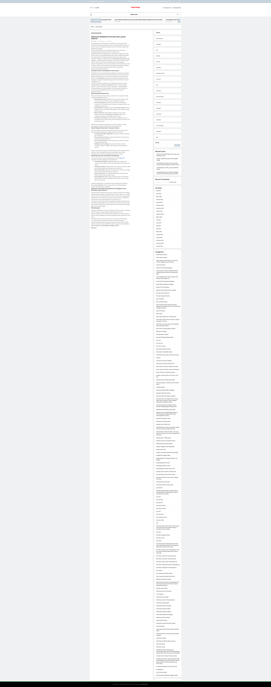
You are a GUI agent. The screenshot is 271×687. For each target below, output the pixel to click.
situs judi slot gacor (161, 505)
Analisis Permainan (160, 265)
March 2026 (159, 196)
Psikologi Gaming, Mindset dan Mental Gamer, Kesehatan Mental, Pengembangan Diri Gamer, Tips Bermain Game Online (167, 492)
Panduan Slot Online (161, 449)
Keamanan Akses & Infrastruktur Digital (165, 379)
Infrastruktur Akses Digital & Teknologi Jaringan (167, 355)
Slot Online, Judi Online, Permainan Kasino (166, 556)
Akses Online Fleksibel (161, 254)
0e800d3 (94, 41)
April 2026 (158, 193)
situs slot (158, 79)
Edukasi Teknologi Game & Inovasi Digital (166, 290)
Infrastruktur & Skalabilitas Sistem (164, 352)
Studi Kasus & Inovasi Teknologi (163, 591)
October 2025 (159, 211)
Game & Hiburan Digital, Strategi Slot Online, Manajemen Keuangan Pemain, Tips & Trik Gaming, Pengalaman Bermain (168, 306)
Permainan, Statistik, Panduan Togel (164, 484)
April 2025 (158, 228)
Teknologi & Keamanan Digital (163, 608)
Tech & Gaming (159, 594)
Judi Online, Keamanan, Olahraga (164, 360)
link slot (158, 56)
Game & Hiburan (160, 299)
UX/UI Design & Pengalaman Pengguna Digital (167, 675)
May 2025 (158, 225)
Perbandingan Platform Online (163, 465)
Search (157, 142)
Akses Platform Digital (161, 257)
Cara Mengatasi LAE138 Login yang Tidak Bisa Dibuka (102, 19)
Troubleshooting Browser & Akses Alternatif (166, 666)
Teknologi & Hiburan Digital (162, 603)
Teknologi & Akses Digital (162, 597)
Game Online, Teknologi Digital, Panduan (165, 328)
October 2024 (159, 246)
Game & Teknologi (160, 310)
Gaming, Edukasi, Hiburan (162, 334)
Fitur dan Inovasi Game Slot (162, 293)
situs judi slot (159, 502)
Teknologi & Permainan (161, 620)
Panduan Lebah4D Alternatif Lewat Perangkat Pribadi (159, 1)
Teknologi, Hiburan (160, 644)
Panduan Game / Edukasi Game (163, 438)
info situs (158, 340)
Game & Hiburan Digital (161, 301)
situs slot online (160, 520)
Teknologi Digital (160, 626)
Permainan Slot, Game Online (163, 482)
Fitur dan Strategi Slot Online (163, 296)
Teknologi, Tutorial (160, 647)
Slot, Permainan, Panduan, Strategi (164, 573)
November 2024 (160, 243)
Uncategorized (159, 669)
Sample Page (133, 14)
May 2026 (158, 190)
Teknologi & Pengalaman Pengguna (164, 614)
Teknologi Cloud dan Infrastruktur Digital (165, 623)
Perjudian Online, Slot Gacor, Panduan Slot (166, 471)
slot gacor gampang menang (163, 535)
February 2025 (159, 234)
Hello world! (173, 182)
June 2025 (158, 223)
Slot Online (158, 540)
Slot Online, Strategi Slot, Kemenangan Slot (166, 567)
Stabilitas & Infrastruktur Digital (163, 579)
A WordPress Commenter (162, 182)
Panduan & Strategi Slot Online (163, 418)
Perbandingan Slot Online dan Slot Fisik (165, 468)
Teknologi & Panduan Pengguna (163, 611)
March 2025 (159, 231)
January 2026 (159, 202)
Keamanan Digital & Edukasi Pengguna (165, 390)
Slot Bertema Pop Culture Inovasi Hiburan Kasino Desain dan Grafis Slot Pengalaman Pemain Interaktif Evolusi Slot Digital (167, 527)
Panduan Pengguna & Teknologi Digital (165, 446)
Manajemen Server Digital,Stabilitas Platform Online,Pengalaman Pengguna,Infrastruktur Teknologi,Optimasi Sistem (166, 414)
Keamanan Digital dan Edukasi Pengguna (165, 396)
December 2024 (160, 240)
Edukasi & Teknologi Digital (162, 287)
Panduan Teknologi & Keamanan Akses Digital (167, 452)
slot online (158, 114)
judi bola (158, 357)
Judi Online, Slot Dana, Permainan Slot (165, 363)
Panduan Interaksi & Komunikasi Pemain (165, 440)
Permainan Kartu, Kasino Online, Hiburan (165, 474)
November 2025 (160, 208)
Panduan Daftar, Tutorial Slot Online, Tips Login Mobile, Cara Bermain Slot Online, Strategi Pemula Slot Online (168, 433)
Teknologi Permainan (161, 638)
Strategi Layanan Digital (161, 588)
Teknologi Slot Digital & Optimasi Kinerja (165, 641)
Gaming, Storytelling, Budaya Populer (164, 337)
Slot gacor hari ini (160, 73)
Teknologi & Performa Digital (163, 617)
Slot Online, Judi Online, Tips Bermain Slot (166, 558)
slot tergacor (159, 570)
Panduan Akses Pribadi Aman (163, 424)
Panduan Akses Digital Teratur (163, 421)
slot (157, 50)
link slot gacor (159, 38)
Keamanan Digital (160, 387)
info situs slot (159, 343)
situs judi (158, 496)
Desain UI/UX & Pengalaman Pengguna (165, 281)
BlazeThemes (145, 684)
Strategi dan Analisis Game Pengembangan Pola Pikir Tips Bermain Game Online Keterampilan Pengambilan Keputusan (167, 584)
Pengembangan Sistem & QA (163, 462)
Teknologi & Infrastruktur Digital (163, 605)
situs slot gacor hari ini (161, 517)
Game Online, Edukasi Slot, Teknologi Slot (166, 316)
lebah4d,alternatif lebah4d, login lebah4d (165, 409)
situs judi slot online (161, 508)
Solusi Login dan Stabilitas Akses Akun (165, 576)
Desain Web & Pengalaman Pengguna (165, 284)
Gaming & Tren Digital (161, 331)
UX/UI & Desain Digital (161, 672)
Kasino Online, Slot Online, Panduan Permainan (167, 366)
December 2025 (160, 205)
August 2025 (159, 217)
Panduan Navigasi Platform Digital (164, 443)
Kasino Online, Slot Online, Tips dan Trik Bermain (167, 369)
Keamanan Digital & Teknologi (163, 393)
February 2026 (159, 199)
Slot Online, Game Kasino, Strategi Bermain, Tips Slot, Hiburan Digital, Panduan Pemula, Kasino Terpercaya (167, 551)
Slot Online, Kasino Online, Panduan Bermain (166, 561)
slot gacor (158, 44)
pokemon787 (159, 487)
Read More (93, 228)
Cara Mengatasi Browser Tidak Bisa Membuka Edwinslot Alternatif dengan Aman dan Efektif (142, 19)
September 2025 (160, 214)
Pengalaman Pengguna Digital (163, 455)
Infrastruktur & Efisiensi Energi (163, 349)
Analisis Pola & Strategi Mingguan (164, 268)
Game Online (159, 313)
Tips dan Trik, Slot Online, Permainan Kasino (166, 656)
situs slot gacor (160, 96)
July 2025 (158, 220)
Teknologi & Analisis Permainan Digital (165, 600)
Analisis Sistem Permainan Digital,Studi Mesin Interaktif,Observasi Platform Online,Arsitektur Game (167, 272)
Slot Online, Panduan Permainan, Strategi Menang (167, 564)
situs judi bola (159, 499)
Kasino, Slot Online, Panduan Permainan (165, 372)
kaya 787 (122, 158)
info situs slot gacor (161, 346)
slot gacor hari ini (160, 538)
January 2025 (159, 237)
